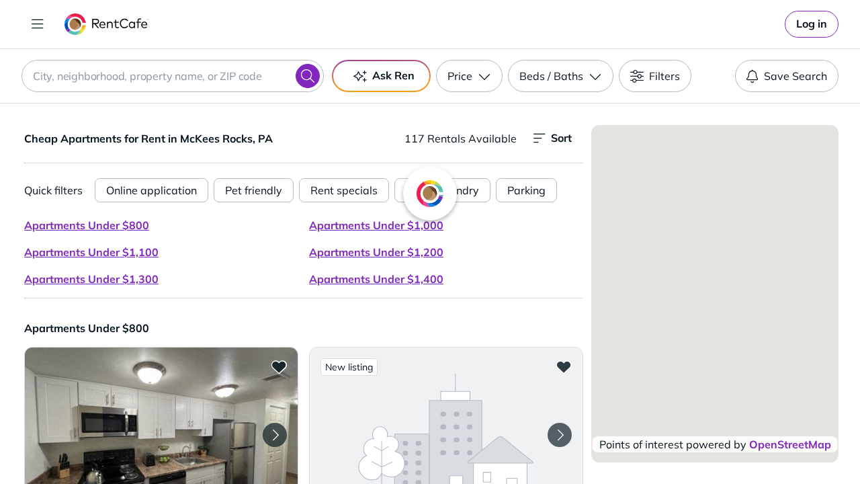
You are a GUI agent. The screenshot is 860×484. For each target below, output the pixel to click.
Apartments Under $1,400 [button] (376, 279)
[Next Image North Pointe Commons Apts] (275, 435)
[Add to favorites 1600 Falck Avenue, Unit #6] (564, 366)
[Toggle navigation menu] (38, 24)
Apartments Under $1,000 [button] (376, 225)
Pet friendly (253, 190)
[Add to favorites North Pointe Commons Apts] (279, 366)
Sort (561, 138)
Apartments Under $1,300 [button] (91, 279)
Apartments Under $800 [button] (86, 225)
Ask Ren (393, 75)
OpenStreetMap (790, 444)
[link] (811, 24)
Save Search (795, 76)
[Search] (308, 76)
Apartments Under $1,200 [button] (376, 252)
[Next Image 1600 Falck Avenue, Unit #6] (560, 435)
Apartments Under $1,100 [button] (91, 252)
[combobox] (173, 76)
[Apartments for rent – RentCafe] (106, 24)
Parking (526, 190)
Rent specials (344, 190)
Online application (151, 190)
